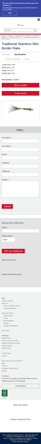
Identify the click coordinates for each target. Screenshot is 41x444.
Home (3, 36)
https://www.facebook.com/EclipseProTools (4, 279)
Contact (4, 371)
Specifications (20, 54)
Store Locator (20, 85)
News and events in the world (12, 361)
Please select (7, 236)
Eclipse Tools (8, 315)
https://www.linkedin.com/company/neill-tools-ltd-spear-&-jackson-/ (22, 264)
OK (9, 13)
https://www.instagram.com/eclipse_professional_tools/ (16, 279)
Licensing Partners (10, 308)
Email (4, 228)
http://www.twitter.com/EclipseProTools (10, 279)
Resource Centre (7, 313)
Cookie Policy (6, 353)
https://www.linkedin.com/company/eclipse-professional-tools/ (22, 279)
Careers (4, 366)
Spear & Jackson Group (12, 306)
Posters (6, 323)
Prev (4, 110)
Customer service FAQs (10, 368)
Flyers (6, 318)
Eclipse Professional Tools (11, 343)
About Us (5, 303)
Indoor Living (6, 348)
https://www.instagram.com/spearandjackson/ (16, 264)
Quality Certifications (11, 326)
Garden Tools (20, 36)
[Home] (20, 25)
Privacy (4, 356)
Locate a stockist (7, 301)
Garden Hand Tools (15, 37)
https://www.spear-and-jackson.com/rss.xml (34, 264)
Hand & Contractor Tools (10, 340)
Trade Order (20, 93)
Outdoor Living (7, 345)
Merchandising (9, 321)
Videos (27, 59)
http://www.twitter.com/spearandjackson (10, 264)
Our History (5, 330)
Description (6, 54)
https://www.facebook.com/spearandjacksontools (4, 264)
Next (36, 110)
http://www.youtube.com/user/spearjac (28, 264)
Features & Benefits (12, 59)
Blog (3, 363)
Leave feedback (20, 386)
